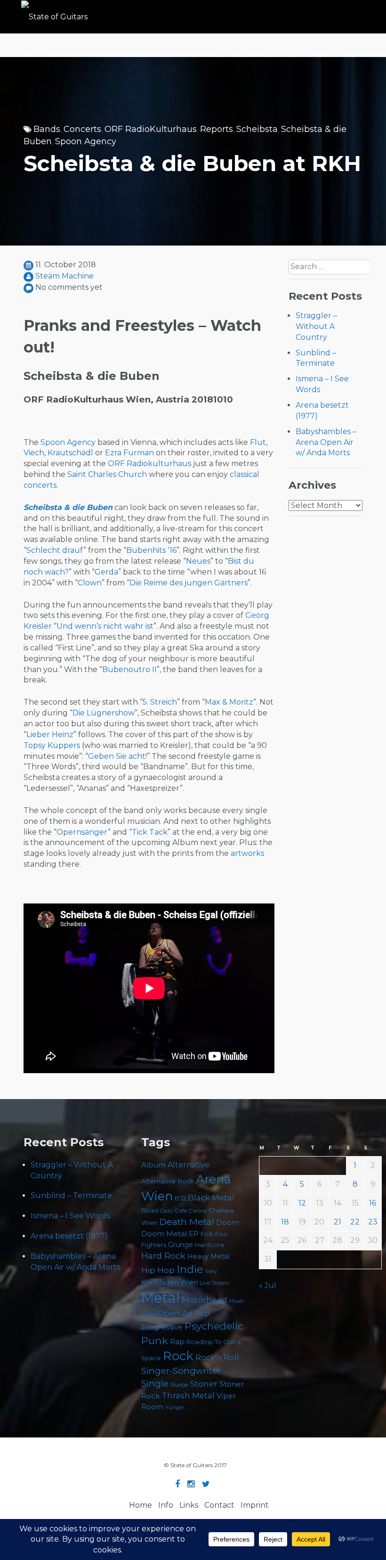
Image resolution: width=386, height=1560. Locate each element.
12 (302, 1203)
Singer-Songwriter (181, 1370)
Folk (207, 1234)
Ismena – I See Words (70, 1215)
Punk (154, 1340)
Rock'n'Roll (217, 1357)
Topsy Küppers (52, 745)
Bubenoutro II (129, 669)
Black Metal (211, 1197)
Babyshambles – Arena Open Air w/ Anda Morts (326, 442)
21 (337, 1221)
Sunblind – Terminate (71, 1195)
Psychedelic (214, 1326)
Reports (216, 129)
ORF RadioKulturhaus (151, 129)
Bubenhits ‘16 (151, 550)
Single (155, 1383)
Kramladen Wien (169, 1282)
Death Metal (187, 1221)
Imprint (255, 1505)
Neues (198, 561)
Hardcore (210, 1244)
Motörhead (204, 1300)
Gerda (106, 571)
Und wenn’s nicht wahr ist (104, 626)
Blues (149, 1210)
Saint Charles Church (107, 474)
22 (355, 1221)
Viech (34, 452)
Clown (90, 582)
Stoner (203, 1383)
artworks (247, 853)
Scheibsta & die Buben (68, 507)
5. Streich (160, 702)
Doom (227, 1222)
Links (188, 1505)
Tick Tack (150, 832)
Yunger (175, 1407)
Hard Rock (163, 1256)
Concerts (82, 129)
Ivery (211, 1271)
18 (285, 1221)
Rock (178, 1355)
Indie (190, 1269)
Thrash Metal (188, 1395)
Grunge (180, 1244)
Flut (258, 442)
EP (194, 1234)
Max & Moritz (229, 702)
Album (153, 1165)
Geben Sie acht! (117, 756)
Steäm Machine (64, 275)
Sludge (179, 1384)
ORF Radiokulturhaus (149, 463)
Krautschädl (70, 452)
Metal (160, 1297)
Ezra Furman (129, 452)
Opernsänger (82, 832)
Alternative (188, 1164)
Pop (202, 1313)
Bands (46, 129)
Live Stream (214, 1283)
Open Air (175, 1313)
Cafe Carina (191, 1210)
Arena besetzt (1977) (69, 1236)
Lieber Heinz (49, 734)
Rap (177, 1341)
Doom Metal (164, 1234)
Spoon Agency (85, 141)
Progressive (162, 1327)
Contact (219, 1505)
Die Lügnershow (103, 712)
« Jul (267, 1285)
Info (165, 1505)
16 (372, 1203)
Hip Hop (158, 1270)
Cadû (166, 1211)
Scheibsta (257, 129)
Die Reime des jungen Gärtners (188, 582)
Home (140, 1505)
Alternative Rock (167, 1181)
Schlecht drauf (54, 550)
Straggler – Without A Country (316, 326)
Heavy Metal (208, 1256)
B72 (180, 1198)
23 (373, 1221)
